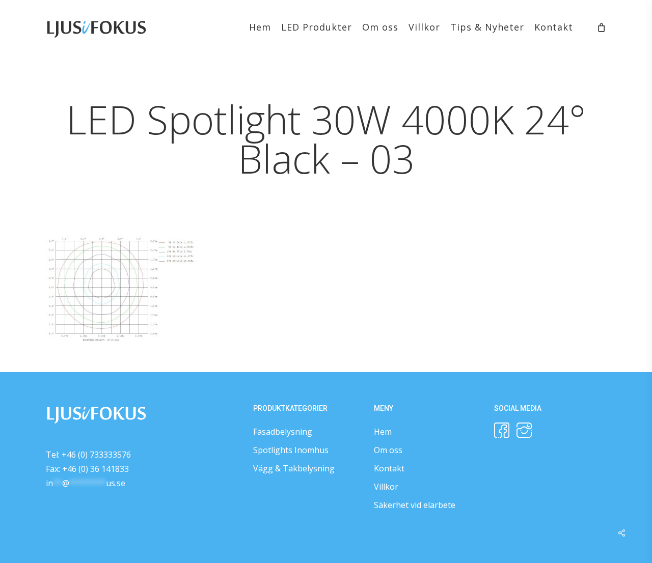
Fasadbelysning (282, 431)
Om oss (388, 450)
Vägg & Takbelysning (294, 468)
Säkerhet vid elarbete (414, 505)
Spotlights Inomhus (291, 450)
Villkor (386, 486)
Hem (383, 431)
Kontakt (389, 468)
